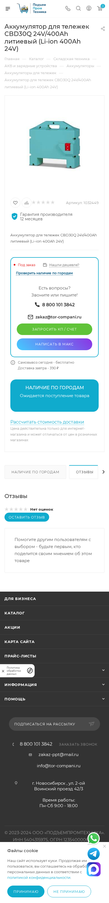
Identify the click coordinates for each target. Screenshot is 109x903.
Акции (12, 627)
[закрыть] (3, 670)
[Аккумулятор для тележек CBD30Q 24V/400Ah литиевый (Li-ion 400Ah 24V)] (54, 145)
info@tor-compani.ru (58, 765)
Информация (20, 684)
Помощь (14, 699)
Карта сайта (19, 641)
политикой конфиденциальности (38, 877)
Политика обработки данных (14, 670)
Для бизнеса (20, 598)
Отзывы (85, 472)
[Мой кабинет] (88, 9)
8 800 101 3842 (36, 744)
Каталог (14, 613)
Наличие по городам (35, 472)
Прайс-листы (20, 656)
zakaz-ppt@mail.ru (59, 754)
